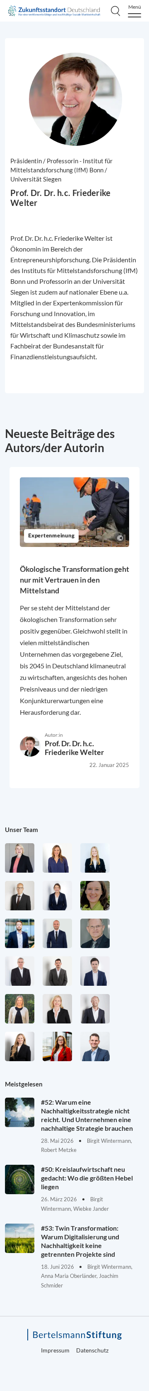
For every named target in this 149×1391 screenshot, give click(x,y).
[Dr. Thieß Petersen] (19, 971)
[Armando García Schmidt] (19, 895)
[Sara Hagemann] (57, 895)
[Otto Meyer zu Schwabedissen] (57, 933)
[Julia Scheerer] (19, 1008)
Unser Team (21, 829)
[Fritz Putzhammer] (95, 971)
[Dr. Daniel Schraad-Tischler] (95, 1008)
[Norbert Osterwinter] (95, 933)
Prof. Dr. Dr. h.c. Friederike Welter (74, 748)
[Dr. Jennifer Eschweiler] (57, 858)
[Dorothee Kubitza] (95, 895)
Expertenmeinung (51, 536)
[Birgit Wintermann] (57, 1046)
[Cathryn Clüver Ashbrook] (19, 858)
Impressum (55, 1350)
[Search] (115, 10)
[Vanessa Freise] (95, 858)
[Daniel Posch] (57, 971)
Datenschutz (92, 1350)
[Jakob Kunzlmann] (19, 933)
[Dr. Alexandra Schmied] (57, 1008)
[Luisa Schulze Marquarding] (19, 1046)
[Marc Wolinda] (95, 1046)
